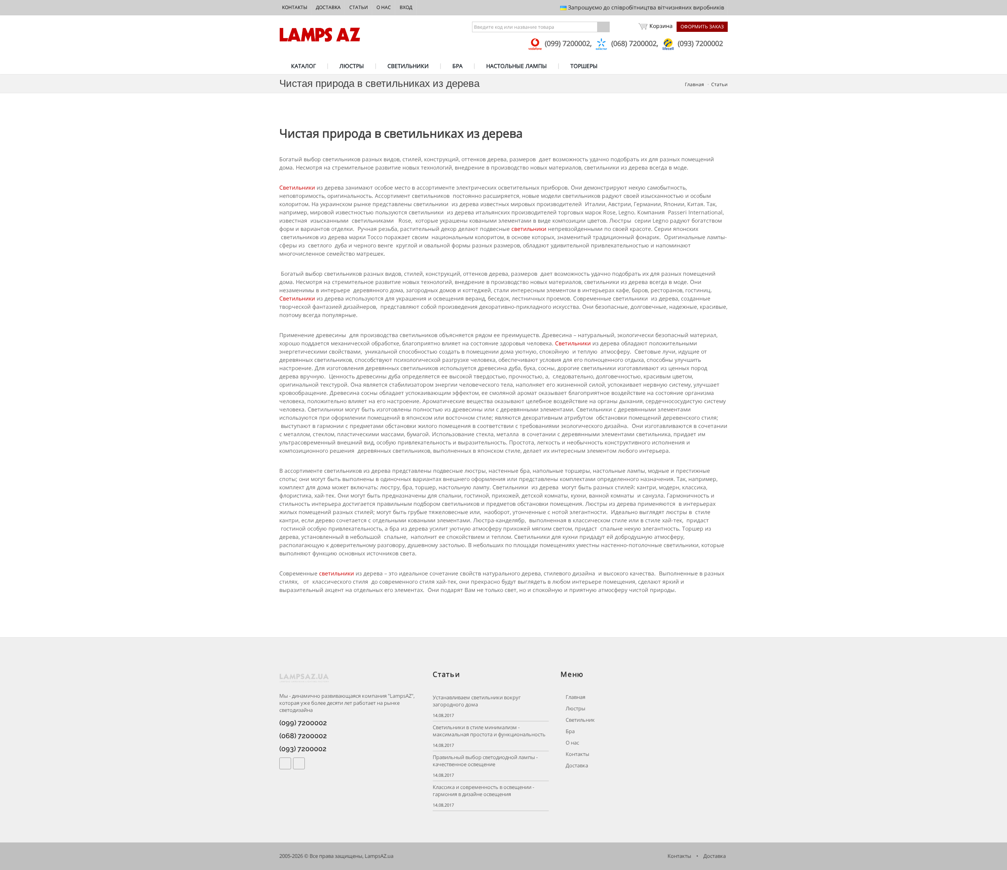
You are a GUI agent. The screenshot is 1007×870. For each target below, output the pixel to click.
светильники (528, 228)
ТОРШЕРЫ (584, 66)
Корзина (661, 25)
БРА (457, 66)
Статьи (358, 7)
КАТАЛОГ (303, 66)
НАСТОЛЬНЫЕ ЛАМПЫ (516, 66)
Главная (694, 84)
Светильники (297, 187)
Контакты (294, 7)
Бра (569, 731)
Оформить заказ (702, 26)
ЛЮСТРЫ (351, 66)
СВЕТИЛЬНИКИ (408, 66)
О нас (383, 7)
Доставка (328, 7)
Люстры (574, 708)
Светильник (579, 720)
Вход (406, 7)
